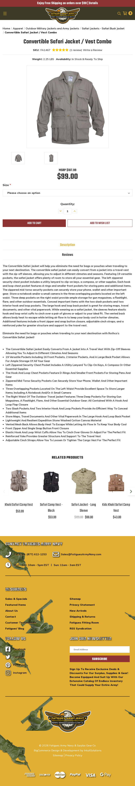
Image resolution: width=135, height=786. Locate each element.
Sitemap (75, 598)
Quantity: (67, 204)
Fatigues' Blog (14, 628)
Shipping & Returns (82, 616)
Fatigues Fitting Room (84, 622)
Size (7, 185)
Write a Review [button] (92, 50)
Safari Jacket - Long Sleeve (83, 507)
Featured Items (15, 604)
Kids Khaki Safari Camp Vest (116, 507)
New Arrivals (78, 610)
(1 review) (75, 50)
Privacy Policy (73, 755)
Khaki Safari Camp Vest (19, 505)
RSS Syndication (81, 628)
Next (131, 491)
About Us (11, 610)
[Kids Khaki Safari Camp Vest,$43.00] (116, 481)
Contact (10, 616)
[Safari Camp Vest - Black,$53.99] (51, 481)
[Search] (119, 13)
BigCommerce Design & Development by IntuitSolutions (67, 750)
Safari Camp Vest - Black (51, 507)
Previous (4, 491)
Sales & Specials (16, 598)
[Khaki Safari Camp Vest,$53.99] (19, 481)
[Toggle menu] (5, 13)
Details (93, 3)
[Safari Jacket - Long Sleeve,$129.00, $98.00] (83, 481)
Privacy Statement (82, 604)
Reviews (67, 255)
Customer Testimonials (20, 622)
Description (67, 245)
